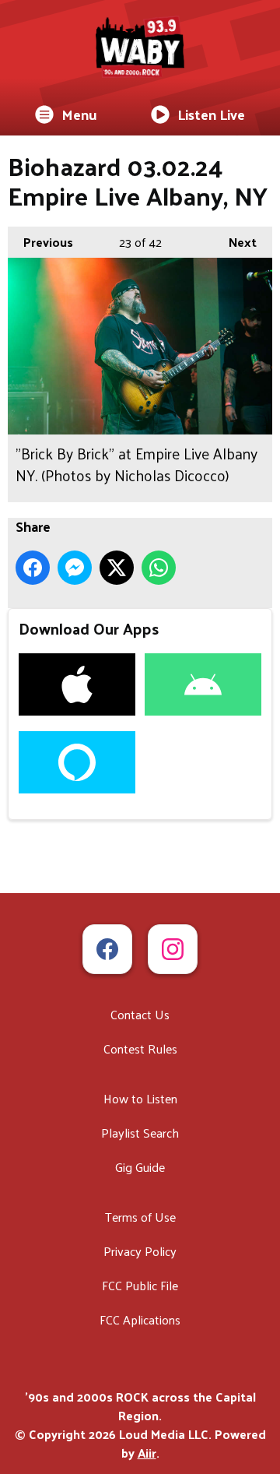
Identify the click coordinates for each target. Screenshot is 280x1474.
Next (235, 241)
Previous (40, 241)
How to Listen (140, 1098)
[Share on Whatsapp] (159, 568)
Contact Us (140, 1014)
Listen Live (211, 114)
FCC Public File (140, 1285)
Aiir (147, 1452)
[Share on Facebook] (33, 568)
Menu (79, 114)
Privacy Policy (140, 1251)
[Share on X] (117, 568)
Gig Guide (140, 1167)
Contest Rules (140, 1048)
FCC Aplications (140, 1319)
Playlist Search (140, 1132)
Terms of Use (140, 1216)
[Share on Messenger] (75, 568)
